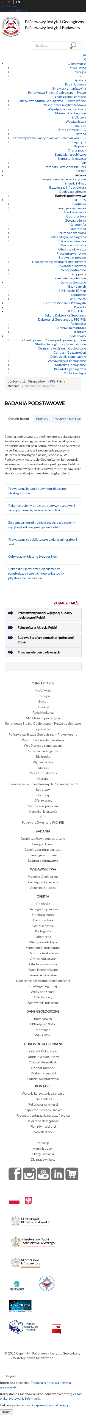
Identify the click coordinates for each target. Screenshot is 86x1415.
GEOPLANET (76, 311)
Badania (80, 175)
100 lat (81, 171)
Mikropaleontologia (72, 233)
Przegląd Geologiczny (43, 876)
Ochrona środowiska (71, 241)
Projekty (80, 307)
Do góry (10, 1376)
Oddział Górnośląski (43, 1062)
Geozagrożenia (75, 220)
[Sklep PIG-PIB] (72, 1173)
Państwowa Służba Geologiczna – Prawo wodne (51, 101)
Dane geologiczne (73, 282)
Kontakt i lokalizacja (72, 158)
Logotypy (79, 142)
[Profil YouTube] (43, 1173)
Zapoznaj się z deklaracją (50, 1405)
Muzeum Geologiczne (70, 113)
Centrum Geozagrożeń (69, 352)
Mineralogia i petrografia (68, 237)
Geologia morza (75, 212)
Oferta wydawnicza (72, 249)
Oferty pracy (77, 150)
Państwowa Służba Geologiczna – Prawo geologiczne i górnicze (57, 95)
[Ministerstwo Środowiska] (30, 1220)
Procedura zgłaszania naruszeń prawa (43, 1115)
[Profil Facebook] (15, 1173)
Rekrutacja (78, 323)
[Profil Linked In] (57, 1173)
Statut (81, 76)
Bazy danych (77, 286)
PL (9, 2)
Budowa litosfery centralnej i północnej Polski (46, 640)
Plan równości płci (43, 1126)
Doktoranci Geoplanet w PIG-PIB (62, 319)
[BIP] (56, 1326)
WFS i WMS (77, 299)
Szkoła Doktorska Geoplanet (65, 315)
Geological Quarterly (43, 882)
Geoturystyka (76, 216)
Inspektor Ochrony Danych (43, 1110)
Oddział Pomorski (43, 1073)
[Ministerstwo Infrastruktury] (25, 1261)
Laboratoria (78, 229)
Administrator (43, 1148)
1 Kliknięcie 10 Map (72, 290)
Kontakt (80, 332)
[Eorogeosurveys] (20, 1304)
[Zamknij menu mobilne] (84, 59)
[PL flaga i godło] (20, 1196)
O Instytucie (77, 64)
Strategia (79, 72)
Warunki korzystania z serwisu (43, 1093)
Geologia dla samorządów (68, 356)
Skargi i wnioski (43, 1154)
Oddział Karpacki (43, 1068)
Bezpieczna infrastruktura (67, 187)
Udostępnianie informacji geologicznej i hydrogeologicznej (59, 264)
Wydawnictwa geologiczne (67, 361)
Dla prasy (79, 146)
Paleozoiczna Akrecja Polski (37, 627)
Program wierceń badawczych (39, 652)
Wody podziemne (73, 270)
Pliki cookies (43, 1099)
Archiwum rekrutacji (71, 328)
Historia (80, 134)
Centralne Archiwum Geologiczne (62, 348)
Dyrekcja (80, 80)
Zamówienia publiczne (70, 154)
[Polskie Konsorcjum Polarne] (23, 1326)
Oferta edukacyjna (72, 245)
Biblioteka (79, 117)
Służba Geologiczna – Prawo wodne (60, 344)
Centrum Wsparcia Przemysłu (64, 303)
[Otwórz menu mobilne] (84, 55)
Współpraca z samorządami (66, 109)
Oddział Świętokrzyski (43, 1079)
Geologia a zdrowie (72, 191)
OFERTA (79, 200)
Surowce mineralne (72, 257)
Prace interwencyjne (71, 253)
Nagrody (80, 125)
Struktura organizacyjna (69, 88)
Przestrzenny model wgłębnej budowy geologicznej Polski (45, 615)
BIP (83, 163)
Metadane (78, 295)
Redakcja (43, 1143)
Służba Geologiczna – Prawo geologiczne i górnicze (50, 340)
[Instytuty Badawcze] (47, 1283)
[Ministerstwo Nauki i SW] (33, 1241)
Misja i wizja (78, 68)
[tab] (18, 419)
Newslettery (43, 1132)
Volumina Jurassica (43, 887)
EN (18, 2)
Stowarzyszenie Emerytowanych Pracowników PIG (49, 138)
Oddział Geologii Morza (43, 1057)
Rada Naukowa (75, 84)
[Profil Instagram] (29, 1173)
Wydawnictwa (76, 121)
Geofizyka (79, 204)
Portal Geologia (75, 373)
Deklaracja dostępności (43, 1121)
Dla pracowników (43, 1159)
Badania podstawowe (70, 196)
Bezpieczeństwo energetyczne (64, 179)
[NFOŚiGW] (17, 1283)
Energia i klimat (75, 183)
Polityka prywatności (43, 1104)
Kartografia (78, 224)
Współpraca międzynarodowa (65, 105)
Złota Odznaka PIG (72, 130)
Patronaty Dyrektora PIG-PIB (65, 167)
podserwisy (77, 336)
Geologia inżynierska (71, 208)
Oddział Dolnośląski (43, 1051)
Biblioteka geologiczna (70, 369)
